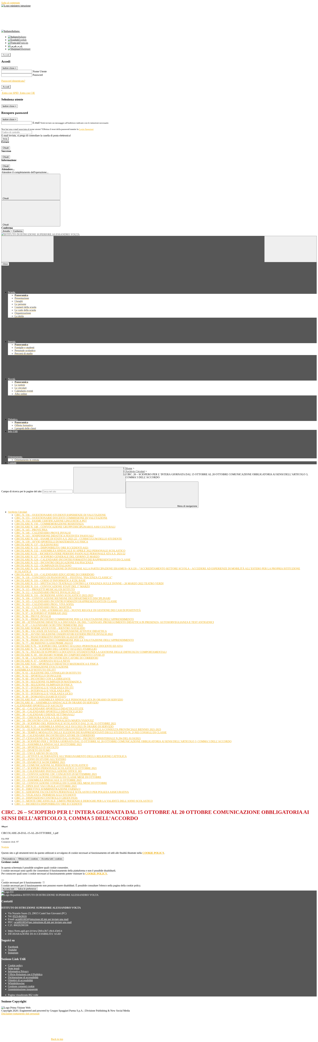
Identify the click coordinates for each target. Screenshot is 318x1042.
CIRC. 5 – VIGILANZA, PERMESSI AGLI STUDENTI (45, 795)
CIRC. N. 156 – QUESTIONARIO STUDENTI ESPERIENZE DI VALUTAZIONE (60, 514)
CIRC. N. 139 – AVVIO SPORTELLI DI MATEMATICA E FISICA (51, 541)
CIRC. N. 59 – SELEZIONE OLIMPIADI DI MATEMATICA (48, 681)
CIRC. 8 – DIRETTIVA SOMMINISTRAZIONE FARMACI (47, 789)
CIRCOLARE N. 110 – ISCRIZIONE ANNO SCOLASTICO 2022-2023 (54, 595)
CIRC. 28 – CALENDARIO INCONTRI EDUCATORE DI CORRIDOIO (55, 735)
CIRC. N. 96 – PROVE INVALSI (33, 616)
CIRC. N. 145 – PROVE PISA (31, 529)
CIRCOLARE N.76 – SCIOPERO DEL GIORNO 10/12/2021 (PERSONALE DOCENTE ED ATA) (69, 646)
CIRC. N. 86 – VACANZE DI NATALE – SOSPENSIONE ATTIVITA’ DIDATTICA (61, 631)
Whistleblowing (16, 983)
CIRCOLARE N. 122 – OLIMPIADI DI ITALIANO (43, 565)
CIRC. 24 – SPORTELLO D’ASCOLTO (37, 747)
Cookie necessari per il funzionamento (21, 882)
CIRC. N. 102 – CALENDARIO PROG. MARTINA (43, 607)
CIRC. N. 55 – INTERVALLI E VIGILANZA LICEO (44, 693)
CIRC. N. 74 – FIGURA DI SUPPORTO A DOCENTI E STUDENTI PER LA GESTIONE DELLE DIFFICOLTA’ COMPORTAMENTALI (90, 652)
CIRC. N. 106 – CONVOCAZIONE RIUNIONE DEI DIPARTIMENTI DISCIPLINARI (62, 598)
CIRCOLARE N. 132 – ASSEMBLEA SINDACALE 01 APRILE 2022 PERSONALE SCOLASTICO (70, 550)
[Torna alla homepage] (159, 234)
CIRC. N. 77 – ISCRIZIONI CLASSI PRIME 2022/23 (44, 643)
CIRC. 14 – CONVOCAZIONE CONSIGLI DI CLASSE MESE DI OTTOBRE (58, 777)
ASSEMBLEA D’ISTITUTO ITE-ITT (35, 669)
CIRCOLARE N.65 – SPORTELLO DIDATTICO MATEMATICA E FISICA (56, 663)
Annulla (6, 231)
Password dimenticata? (13, 80)
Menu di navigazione (187, 506)
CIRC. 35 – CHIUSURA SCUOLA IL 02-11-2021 (41, 717)
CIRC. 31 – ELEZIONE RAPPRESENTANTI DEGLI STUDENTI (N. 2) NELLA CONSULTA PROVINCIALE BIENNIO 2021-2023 (88, 729)
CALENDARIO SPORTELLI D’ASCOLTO (39, 705)
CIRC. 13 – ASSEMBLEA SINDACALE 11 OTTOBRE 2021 (48, 780)
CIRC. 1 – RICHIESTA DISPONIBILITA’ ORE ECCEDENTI (48, 803)
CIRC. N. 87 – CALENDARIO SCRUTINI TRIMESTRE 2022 (49, 625)
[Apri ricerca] (290, 249)
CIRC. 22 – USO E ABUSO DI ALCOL (36, 753)
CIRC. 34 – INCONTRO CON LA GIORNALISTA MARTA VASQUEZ (54, 720)
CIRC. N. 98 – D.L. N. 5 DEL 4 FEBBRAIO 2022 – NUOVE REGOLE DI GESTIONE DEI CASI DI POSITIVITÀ (78, 610)
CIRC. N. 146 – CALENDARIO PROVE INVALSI (43, 532)
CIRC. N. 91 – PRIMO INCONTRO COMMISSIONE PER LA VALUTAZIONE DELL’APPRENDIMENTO (74, 619)
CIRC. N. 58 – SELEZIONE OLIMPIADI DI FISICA (44, 684)
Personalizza (9, 859)
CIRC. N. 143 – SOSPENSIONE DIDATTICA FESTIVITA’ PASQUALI (54, 535)
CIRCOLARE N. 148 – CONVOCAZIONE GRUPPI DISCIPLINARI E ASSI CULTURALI (65, 526)
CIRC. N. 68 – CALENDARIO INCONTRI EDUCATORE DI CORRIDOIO (56, 657)
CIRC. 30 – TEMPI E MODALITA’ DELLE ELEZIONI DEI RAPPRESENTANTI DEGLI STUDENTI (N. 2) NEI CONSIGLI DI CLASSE (91, 732)
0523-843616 (20, 916)
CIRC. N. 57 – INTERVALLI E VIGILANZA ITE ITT (44, 687)
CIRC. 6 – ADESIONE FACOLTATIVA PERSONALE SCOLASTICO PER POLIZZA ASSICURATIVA (72, 792)
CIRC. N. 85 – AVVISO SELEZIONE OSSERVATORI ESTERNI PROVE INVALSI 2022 (64, 634)
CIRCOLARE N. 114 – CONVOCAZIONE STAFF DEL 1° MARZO (52, 586)
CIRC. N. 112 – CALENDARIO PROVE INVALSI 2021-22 (47, 592)
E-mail (36, 122)
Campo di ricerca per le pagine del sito (21, 491)
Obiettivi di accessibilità (20, 980)
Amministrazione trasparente (23, 989)
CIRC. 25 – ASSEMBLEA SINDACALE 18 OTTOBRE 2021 (48, 744)
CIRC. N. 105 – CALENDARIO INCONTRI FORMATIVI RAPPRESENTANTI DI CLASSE (66, 601)
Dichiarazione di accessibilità (23, 977)
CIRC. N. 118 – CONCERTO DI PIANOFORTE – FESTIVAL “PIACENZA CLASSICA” (63, 577)
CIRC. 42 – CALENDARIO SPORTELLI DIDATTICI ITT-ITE (49, 708)
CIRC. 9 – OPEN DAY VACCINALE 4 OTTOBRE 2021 (46, 786)
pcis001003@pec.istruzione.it (43, 922)
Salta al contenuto (10, 2)
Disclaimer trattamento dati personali (20, 1013)
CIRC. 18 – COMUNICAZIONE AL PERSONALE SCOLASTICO (51, 765)
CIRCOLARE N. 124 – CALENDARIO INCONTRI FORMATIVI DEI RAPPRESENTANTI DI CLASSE (73, 559)
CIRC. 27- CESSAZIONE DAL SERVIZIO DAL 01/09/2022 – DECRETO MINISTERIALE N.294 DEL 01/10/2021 (78, 738)
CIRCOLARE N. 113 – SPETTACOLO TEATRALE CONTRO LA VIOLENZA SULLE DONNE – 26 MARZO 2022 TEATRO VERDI (89, 583)
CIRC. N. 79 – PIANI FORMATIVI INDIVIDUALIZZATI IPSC (49, 637)
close (5, 264)
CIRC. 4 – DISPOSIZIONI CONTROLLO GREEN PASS (46, 798)
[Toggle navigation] (27, 249)
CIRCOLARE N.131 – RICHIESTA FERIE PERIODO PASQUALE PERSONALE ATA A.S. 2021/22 (70, 553)
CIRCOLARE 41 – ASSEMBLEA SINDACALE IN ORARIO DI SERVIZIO (57, 702)
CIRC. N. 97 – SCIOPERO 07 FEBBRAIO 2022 (41, 613)
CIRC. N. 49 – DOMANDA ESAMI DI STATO (40, 696)
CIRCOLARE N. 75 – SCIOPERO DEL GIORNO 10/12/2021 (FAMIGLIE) (56, 649)
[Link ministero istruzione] (16, 5)
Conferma (17, 231)
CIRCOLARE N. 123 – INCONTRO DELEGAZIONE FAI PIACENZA (54, 562)
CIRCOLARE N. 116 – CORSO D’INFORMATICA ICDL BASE (50, 580)
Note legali (13, 968)
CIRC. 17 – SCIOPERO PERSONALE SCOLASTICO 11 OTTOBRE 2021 (56, 768)
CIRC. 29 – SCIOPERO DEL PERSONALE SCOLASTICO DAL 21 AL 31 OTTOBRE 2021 (65, 723)
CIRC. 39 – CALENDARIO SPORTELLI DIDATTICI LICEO (48, 711)
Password (38, 74)
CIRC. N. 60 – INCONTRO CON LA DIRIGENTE (43, 678)
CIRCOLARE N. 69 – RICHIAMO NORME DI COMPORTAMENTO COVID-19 (60, 655)
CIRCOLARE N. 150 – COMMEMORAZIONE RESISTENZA (49, 523)
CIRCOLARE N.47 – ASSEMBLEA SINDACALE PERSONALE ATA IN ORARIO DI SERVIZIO (69, 699)
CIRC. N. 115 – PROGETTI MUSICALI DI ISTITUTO (45, 589)
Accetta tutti (51, 859)
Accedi (6, 55)
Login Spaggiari (86, 129)
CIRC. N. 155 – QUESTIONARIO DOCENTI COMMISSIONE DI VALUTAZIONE (61, 517)
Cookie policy (15, 965)
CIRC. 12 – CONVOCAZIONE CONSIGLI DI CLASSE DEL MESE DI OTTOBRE (61, 783)
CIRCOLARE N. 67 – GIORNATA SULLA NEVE (42, 660)
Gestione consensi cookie (21, 986)
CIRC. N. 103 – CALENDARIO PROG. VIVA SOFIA (44, 604)
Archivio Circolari (135, 471)
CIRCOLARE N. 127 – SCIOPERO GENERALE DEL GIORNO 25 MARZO (57, 556)
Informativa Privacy (18, 971)
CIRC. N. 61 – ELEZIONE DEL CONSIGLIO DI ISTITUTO (48, 672)
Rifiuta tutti (28, 859)
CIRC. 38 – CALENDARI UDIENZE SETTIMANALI (44, 714)
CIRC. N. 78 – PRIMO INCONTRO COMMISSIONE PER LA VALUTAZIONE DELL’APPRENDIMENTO (74, 640)
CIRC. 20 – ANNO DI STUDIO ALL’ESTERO (40, 759)
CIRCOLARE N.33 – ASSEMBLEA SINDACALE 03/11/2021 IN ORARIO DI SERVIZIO (64, 726)
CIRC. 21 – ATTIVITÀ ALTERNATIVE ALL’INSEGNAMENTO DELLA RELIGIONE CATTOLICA (71, 756)
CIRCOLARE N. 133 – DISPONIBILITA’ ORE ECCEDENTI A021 (51, 547)
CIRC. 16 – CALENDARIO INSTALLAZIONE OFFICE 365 (48, 771)
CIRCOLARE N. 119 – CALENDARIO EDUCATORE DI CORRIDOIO (54, 574)
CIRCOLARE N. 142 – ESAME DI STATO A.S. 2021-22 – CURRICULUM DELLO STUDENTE (68, 538)
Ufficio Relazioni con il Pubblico (25, 974)
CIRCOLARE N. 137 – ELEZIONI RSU (37, 544)
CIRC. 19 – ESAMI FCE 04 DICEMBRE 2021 (40, 762)
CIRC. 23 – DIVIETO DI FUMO (32, 750)
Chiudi (6, 148)
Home (129, 468)
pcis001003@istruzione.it (41, 919)
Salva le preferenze (27, 889)
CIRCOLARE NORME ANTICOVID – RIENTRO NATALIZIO (50, 628)
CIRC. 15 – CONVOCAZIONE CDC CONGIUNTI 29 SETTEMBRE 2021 (56, 774)
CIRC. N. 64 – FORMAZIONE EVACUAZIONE (41, 666)
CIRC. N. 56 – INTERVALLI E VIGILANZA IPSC (42, 690)
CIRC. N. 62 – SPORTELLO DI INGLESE (38, 675)
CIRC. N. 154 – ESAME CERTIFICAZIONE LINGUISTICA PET (51, 520)
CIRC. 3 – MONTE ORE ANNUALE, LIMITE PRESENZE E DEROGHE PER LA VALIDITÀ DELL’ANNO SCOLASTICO (84, 801)
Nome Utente (40, 71)
